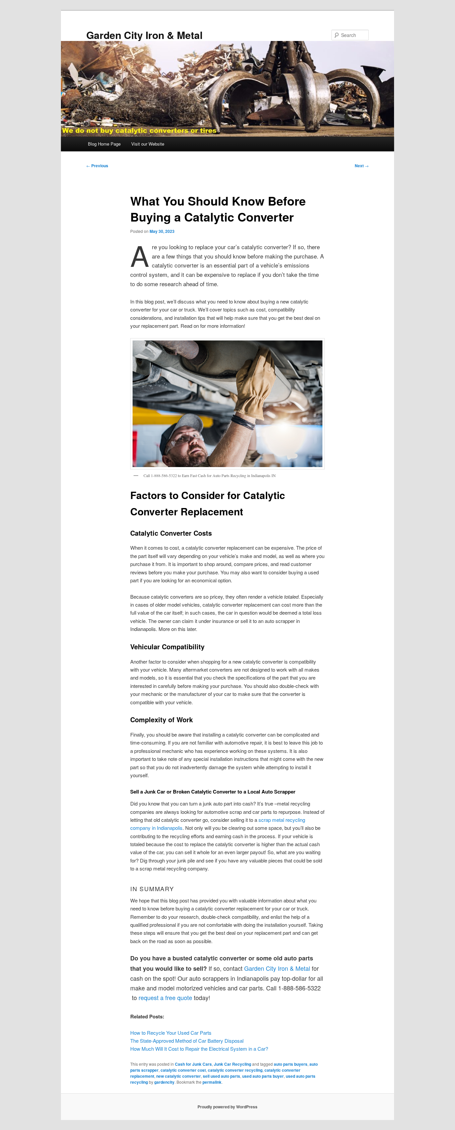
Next (362, 166)
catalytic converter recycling (235, 1070)
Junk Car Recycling (232, 1064)
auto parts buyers (290, 1064)
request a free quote (165, 997)
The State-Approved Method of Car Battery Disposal (186, 1040)
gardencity (164, 1082)
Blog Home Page (104, 144)
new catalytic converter (178, 1076)
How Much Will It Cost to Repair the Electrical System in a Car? (199, 1048)
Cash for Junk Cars (193, 1064)
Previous (97, 166)
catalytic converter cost (183, 1070)
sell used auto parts (221, 1076)
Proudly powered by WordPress (227, 1107)
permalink (212, 1082)
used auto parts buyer (263, 1076)
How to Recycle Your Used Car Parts (171, 1032)
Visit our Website (147, 144)
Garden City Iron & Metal (144, 35)
